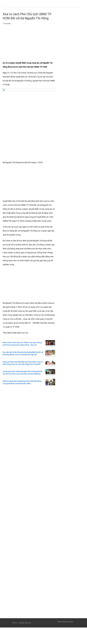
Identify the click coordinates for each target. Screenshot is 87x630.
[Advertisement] (29, 44)
